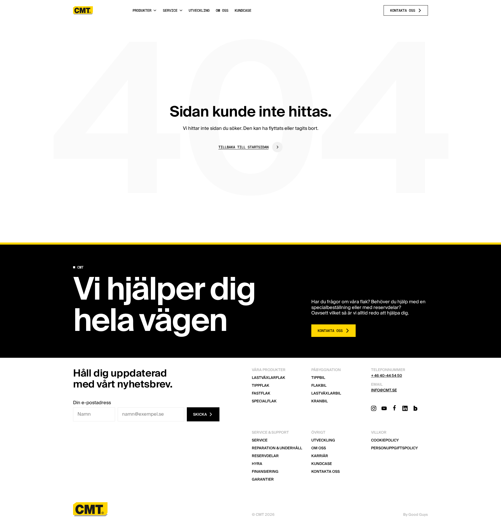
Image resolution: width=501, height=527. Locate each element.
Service (259, 440)
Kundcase (321, 464)
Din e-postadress (92, 403)
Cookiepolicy (385, 440)
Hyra (257, 464)
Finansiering (265, 472)
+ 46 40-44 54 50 (386, 376)
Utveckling (323, 440)
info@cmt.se (384, 390)
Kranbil (319, 401)
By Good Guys (415, 515)
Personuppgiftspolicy (394, 448)
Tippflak (260, 385)
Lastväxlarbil (326, 393)
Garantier (263, 479)
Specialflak (264, 401)
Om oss (318, 448)
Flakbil (318, 385)
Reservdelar (265, 456)
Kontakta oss (325, 472)
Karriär (319, 456)
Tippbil (318, 378)
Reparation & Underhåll (277, 448)
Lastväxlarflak (268, 378)
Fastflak (261, 393)
